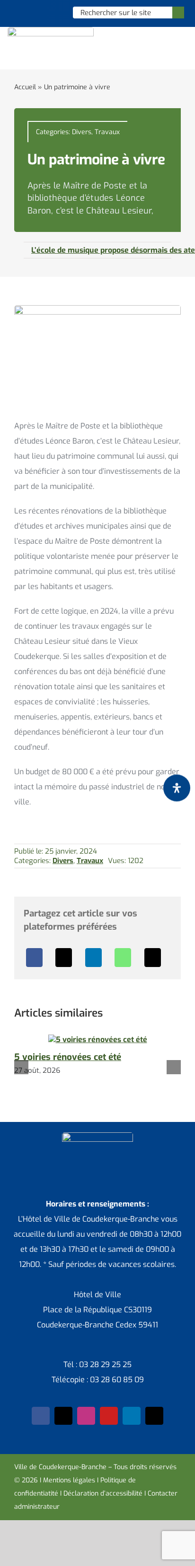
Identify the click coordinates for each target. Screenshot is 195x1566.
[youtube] (109, 1416)
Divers (81, 132)
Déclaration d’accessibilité (102, 1493)
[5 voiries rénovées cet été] (97, 1039)
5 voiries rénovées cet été (67, 1057)
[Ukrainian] (54, 12)
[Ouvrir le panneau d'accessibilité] (176, 787)
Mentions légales (69, 1480)
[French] (41, 12)
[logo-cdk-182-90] (51, 30)
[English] (29, 12)
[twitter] (63, 1416)
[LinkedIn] (93, 957)
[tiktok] (154, 1416)
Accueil (25, 87)
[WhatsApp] (122, 957)
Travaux (107, 132)
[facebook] (41, 1416)
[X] (63, 957)
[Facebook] (34, 957)
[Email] (152, 957)
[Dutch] (17, 12)
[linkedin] (132, 1416)
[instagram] (86, 1416)
